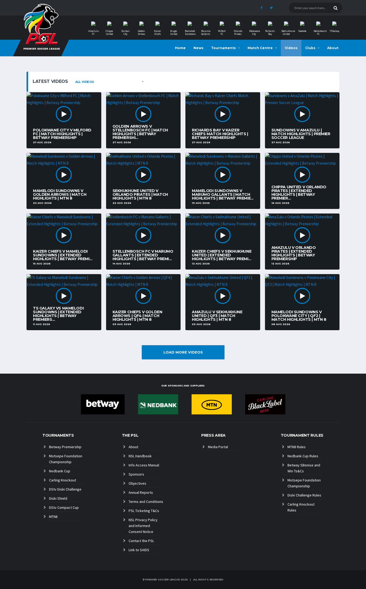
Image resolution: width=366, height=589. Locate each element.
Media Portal (218, 446)
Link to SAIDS (139, 549)
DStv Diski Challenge (65, 489)
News (198, 48)
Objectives (137, 483)
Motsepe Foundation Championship (65, 459)
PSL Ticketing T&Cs (144, 510)
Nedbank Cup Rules (302, 456)
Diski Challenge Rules (304, 495)
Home (180, 48)
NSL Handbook (140, 456)
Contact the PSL (141, 540)
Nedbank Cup (59, 471)
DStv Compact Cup (64, 507)
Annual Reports (141, 492)
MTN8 (53, 516)
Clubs (310, 48)
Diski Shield (58, 498)
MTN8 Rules (296, 446)
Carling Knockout (62, 480)
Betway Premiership (65, 446)
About (332, 48)
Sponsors (136, 474)
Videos (291, 48)
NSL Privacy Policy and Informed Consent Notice (143, 525)
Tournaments (223, 48)
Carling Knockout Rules (301, 507)
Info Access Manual (144, 465)
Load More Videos (183, 352)
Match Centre (260, 48)
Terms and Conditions (146, 501)
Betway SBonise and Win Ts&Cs (303, 468)
